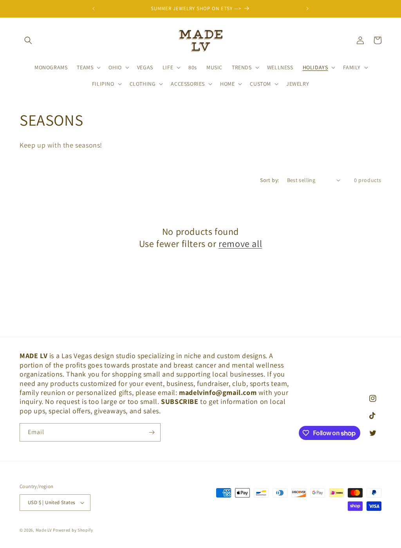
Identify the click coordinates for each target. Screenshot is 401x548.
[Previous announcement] (93, 8)
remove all (240, 244)
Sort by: (269, 180)
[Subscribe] (151, 432)
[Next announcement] (307, 8)
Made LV (44, 530)
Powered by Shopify (73, 530)
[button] (28, 40)
